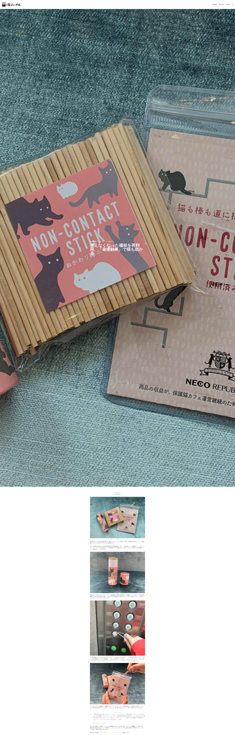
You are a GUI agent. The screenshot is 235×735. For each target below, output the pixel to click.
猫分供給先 (215, 4)
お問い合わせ (221, 4)
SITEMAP (228, 4)
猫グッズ (96, 241)
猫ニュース (102, 241)
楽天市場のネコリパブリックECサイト (110, 732)
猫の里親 (92, 241)
